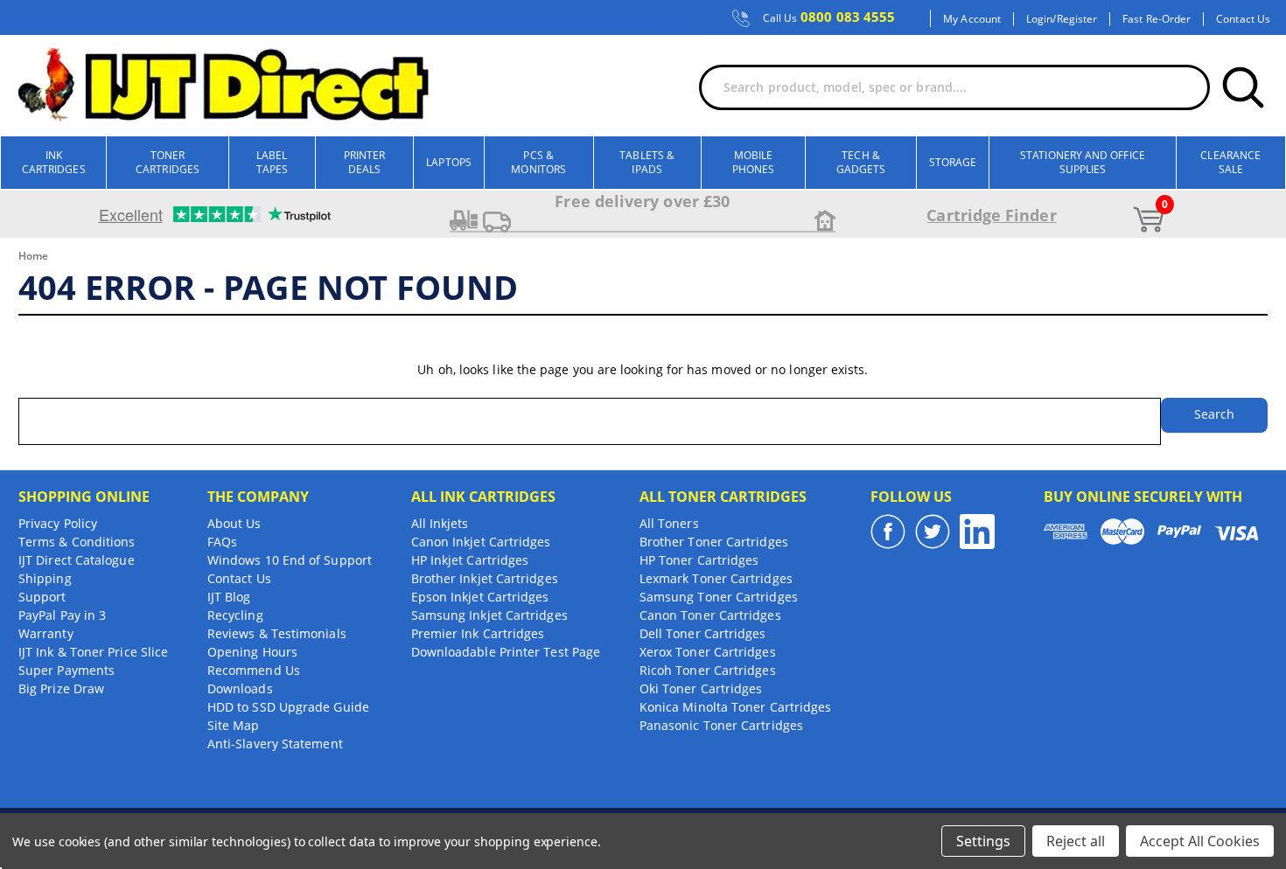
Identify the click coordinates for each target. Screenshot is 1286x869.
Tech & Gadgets (861, 162)
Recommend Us (253, 670)
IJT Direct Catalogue (76, 560)
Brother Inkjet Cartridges (484, 578)
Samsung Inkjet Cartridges (489, 615)
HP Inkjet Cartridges (470, 560)
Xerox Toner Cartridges (708, 651)
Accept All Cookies (1200, 841)
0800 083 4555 (829, 17)
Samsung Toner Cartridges (719, 596)
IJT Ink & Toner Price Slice (93, 651)
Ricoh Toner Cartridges (708, 670)
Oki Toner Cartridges (701, 688)
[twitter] (932, 531)
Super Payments (66, 670)
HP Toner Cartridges (699, 560)
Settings (983, 841)
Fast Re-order (1156, 19)
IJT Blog (229, 596)
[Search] (1243, 87)
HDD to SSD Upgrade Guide (288, 707)
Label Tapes (272, 162)
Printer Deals (365, 162)
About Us (234, 523)
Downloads (240, 688)
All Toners (669, 523)
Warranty (45, 633)
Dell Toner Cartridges (703, 633)
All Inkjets (440, 523)
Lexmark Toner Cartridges (716, 578)
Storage (953, 162)
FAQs (222, 541)
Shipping (45, 578)
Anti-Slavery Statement (275, 743)
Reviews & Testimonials (276, 633)
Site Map (233, 725)
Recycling (235, 615)
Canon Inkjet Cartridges (481, 541)
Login (1039, 19)
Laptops (449, 162)
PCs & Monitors (538, 162)
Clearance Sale (1230, 162)
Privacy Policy (57, 523)
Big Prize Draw (61, 688)
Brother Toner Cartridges (714, 541)
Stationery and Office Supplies (1082, 162)
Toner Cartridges (167, 162)
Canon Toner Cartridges (710, 615)
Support (42, 596)
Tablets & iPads (646, 162)
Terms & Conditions (76, 541)
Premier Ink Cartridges (478, 633)
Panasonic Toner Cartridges (721, 725)
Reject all (1075, 841)
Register (1077, 19)
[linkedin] (977, 531)
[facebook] (887, 531)
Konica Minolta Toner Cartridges (735, 707)
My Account (972, 19)
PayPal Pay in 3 (62, 615)
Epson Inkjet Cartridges (480, 596)
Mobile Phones (753, 162)
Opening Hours (252, 651)
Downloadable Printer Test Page (505, 651)
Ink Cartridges (54, 162)
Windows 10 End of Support (289, 560)
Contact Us (1243, 19)
